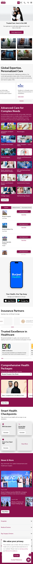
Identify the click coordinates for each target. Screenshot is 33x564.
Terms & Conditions (11, 551)
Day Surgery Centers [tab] (26, 207)
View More (5, 403)
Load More (5, 200)
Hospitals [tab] (6, 207)
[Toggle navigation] (31, 2)
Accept (16, 555)
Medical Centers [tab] (16, 207)
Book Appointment (17, 32)
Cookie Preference (16, 560)
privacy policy (24, 549)
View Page (23, 214)
